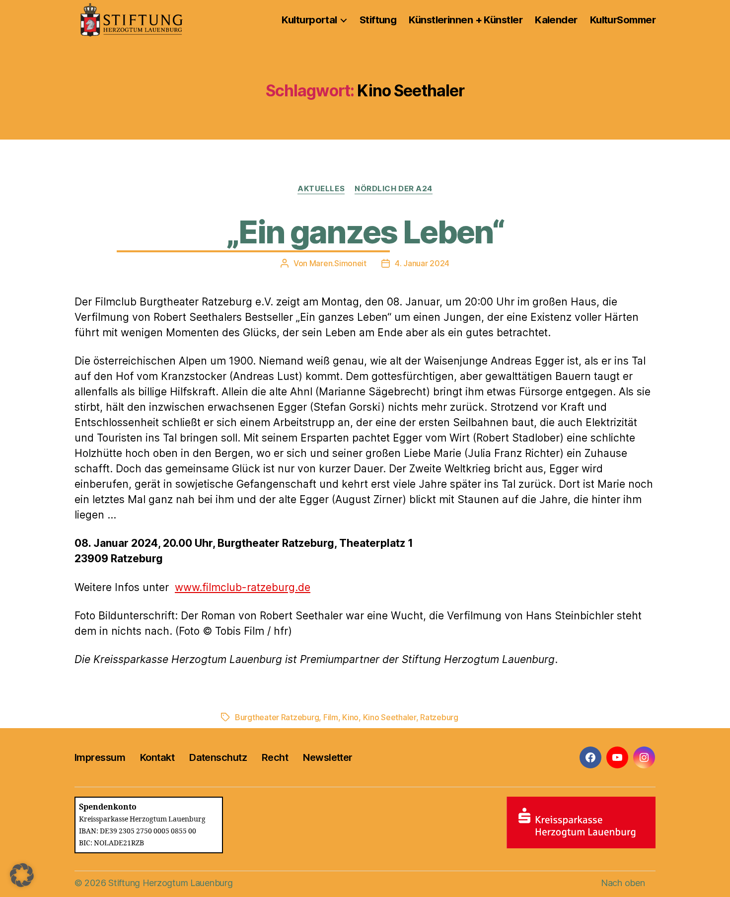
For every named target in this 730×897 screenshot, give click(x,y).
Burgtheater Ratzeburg (277, 717)
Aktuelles (321, 188)
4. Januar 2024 (422, 263)
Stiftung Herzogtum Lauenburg (170, 883)
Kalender (556, 20)
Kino (350, 717)
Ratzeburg (439, 717)
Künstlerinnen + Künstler (465, 20)
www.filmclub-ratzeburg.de (242, 587)
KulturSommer (623, 20)
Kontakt (157, 757)
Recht (275, 757)
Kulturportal (309, 20)
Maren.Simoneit (337, 263)
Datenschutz (218, 757)
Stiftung (378, 20)
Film (330, 717)
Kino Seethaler (389, 717)
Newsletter (327, 757)
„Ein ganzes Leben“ (365, 232)
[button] (22, 875)
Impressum (99, 757)
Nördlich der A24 (394, 188)
